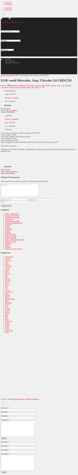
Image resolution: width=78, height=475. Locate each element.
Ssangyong (8, 321)
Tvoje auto (8, 4)
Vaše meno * (5, 408)
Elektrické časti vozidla (12, 221)
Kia (6, 288)
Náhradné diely (10, 61)
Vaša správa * (5, 420)
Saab (6, 316)
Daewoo (7, 273)
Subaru (7, 323)
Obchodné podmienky (12, 63)
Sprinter (36, 87)
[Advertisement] (39, 42)
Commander (5, 87)
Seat (6, 317)
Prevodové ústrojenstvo (12, 217)
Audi (6, 262)
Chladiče (8, 247)
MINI (7, 301)
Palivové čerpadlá (10, 236)
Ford (6, 277)
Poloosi (7, 227)
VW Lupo (8, 260)
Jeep (62, 85)
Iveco (6, 282)
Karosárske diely (10, 234)
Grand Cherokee (14, 87)
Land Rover (9, 292)
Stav (6, 101)
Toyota (7, 328)
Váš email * (4, 412)
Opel (6, 306)
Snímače (7, 230)
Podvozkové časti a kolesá (13, 249)
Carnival (7, 258)
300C (58, 85)
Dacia (7, 271)
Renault (7, 312)
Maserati (7, 295)
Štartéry (7, 245)
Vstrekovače (21, 85)
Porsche (7, 310)
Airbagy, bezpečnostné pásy (14, 223)
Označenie (8, 115)
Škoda (7, 327)
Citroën (7, 270)
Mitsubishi (8, 303)
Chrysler (53, 85)
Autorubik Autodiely (17, 399)
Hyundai (7, 281)
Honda (7, 279)
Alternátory (8, 243)
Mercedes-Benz (26, 87)
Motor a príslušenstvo (12, 214)
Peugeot (7, 308)
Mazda (7, 297)
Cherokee (68, 85)
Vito (43, 87)
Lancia (7, 290)
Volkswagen (9, 330)
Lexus (7, 293)
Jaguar (7, 284)
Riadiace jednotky (10, 238)
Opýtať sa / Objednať (12, 98)
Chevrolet (8, 266)
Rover (7, 314)
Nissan (7, 305)
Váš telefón (4, 416)
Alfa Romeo (9, 257)
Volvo (7, 332)
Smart (7, 319)
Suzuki (7, 325)
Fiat (6, 275)
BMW (7, 264)
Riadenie (8, 232)
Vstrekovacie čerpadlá (12, 216)
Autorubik (8, 2)
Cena (6, 94)
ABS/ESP (8, 225)
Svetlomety (8, 228)
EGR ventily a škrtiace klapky (36, 85)
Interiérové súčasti (10, 241)
